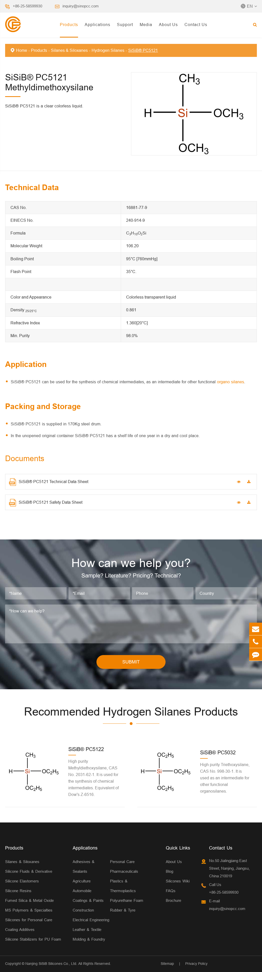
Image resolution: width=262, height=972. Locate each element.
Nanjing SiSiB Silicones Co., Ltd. (51, 964)
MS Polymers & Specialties (28, 910)
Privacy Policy (196, 964)
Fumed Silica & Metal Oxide (29, 900)
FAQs (171, 891)
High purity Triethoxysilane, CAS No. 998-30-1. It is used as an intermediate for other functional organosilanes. (224, 777)
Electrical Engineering (91, 920)
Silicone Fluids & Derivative (28, 871)
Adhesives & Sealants (83, 866)
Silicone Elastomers (22, 881)
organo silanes (230, 381)
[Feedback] (255, 654)
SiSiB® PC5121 (143, 50)
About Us (168, 24)
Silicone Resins (18, 891)
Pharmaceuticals (124, 871)
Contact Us (195, 24)
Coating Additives (20, 929)
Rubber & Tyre (122, 910)
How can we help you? (131, 563)
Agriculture (82, 881)
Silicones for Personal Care (28, 920)
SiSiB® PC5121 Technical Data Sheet (53, 481)
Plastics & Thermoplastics (123, 886)
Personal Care (122, 861)
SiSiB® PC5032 (218, 752)
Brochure (173, 900)
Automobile (82, 891)
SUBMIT (131, 662)
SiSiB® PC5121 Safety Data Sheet (50, 502)
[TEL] (255, 641)
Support (125, 24)
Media (146, 24)
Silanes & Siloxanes (69, 50)
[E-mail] (255, 629)
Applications (97, 24)
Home (21, 50)
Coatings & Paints (88, 900)
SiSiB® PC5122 (86, 749)
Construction (83, 910)
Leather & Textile (87, 929)
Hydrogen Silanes (108, 50)
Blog (169, 871)
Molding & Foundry (89, 939)
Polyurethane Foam (126, 900)
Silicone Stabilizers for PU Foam (33, 939)
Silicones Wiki (178, 881)
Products (69, 24)
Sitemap (167, 964)
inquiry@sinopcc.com (80, 6)
